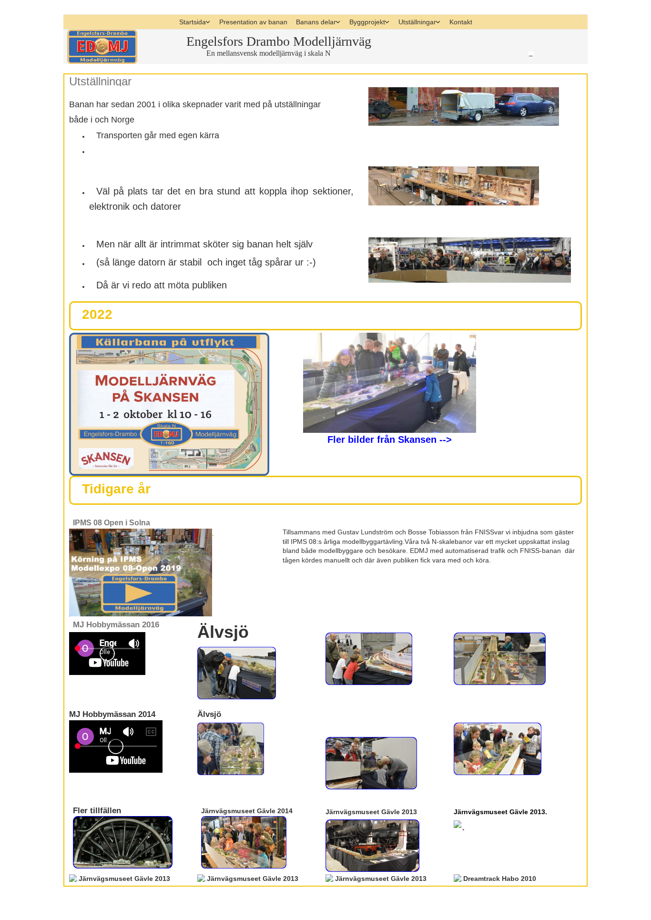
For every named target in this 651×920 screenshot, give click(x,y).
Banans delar (316, 22)
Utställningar (417, 22)
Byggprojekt (367, 22)
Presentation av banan (253, 22)
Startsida (192, 22)
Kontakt (460, 22)
